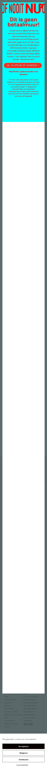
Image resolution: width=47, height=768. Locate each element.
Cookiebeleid (22, 765)
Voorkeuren (23, 759)
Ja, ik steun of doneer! (22, 65)
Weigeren (24, 753)
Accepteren (24, 746)
